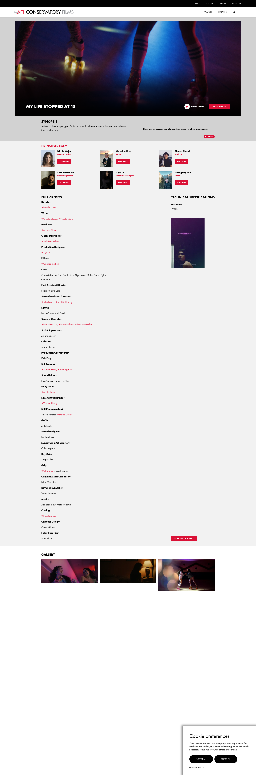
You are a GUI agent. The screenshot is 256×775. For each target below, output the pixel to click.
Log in (209, 3)
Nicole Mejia (49, 207)
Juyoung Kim (65, 369)
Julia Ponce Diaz (51, 302)
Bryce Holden (67, 324)
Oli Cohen (48, 471)
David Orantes (66, 414)
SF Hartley (67, 302)
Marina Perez (49, 369)
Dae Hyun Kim (50, 324)
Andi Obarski (49, 392)
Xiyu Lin (47, 252)
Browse (222, 12)
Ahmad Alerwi (50, 230)
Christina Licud (50, 218)
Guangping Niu (51, 263)
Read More (64, 161)
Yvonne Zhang (50, 403)
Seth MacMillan (51, 241)
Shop (223, 3)
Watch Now (219, 106)
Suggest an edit (184, 538)
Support (236, 3)
